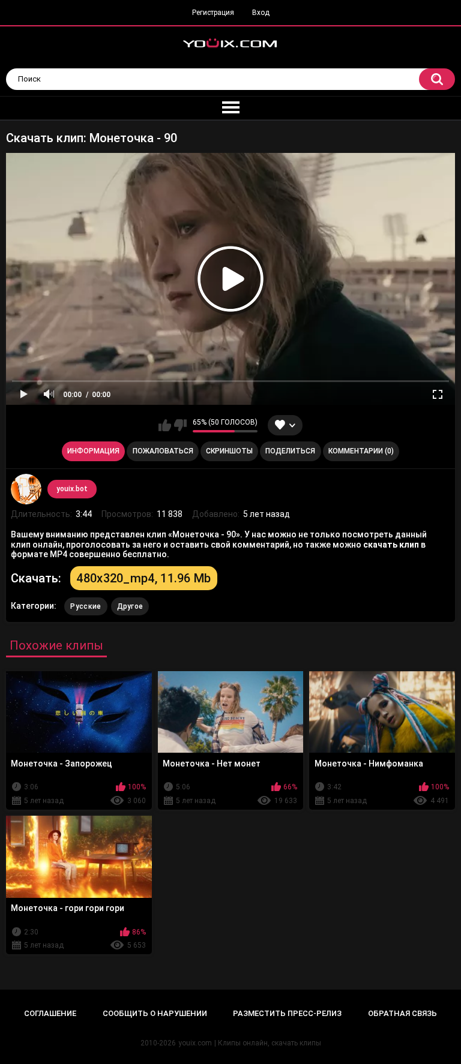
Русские (85, 606)
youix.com (195, 1043)
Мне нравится (164, 425)
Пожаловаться (163, 451)
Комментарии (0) (361, 451)
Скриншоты (229, 451)
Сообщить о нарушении (155, 1013)
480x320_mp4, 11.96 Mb (143, 578)
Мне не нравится (180, 425)
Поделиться (290, 451)
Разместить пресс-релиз (287, 1013)
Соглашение (50, 1013)
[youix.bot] (26, 489)
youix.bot (72, 489)
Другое (130, 606)
